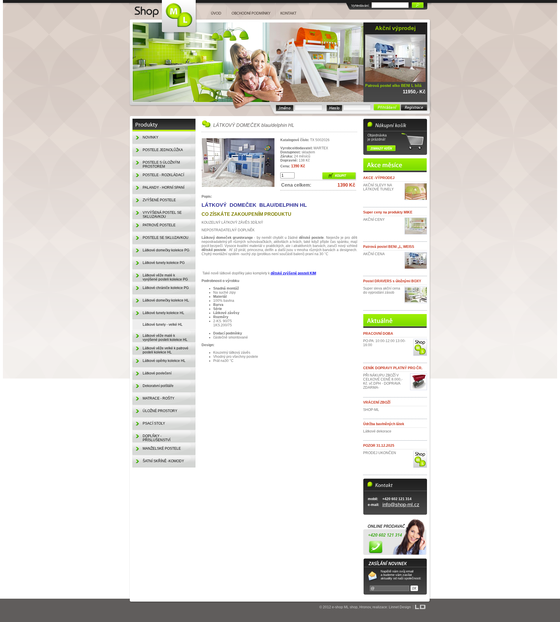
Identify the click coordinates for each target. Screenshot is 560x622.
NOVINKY (150, 137)
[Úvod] (163, 9)
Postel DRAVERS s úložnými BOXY (392, 281)
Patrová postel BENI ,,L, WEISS (388, 247)
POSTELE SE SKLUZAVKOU (165, 238)
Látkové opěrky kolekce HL (164, 361)
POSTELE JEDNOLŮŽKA (163, 150)
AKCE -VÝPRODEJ (379, 178)
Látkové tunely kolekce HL (163, 313)
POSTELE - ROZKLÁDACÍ (163, 175)
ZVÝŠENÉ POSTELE (159, 200)
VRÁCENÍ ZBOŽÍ (376, 402)
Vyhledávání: (360, 5)
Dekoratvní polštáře (158, 386)
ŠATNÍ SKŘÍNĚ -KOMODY (163, 461)
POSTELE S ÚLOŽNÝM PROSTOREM (161, 164)
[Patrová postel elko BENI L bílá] (396, 81)
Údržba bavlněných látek (383, 424)
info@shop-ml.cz (400, 504)
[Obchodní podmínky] (251, 11)
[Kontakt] (292, 11)
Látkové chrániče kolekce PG (166, 288)
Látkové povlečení (157, 373)
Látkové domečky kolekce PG (166, 250)
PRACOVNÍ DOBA (378, 334)
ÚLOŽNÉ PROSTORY (160, 411)
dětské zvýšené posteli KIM (293, 273)
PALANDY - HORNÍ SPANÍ (163, 187)
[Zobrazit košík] (381, 148)
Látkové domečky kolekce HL (166, 300)
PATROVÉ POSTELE (159, 225)
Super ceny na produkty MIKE (387, 212)
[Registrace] (414, 107)
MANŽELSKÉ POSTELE (162, 448)
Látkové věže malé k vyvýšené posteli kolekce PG (165, 277)
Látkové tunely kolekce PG (164, 263)
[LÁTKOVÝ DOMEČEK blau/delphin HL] (238, 186)
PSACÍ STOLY (154, 423)
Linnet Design (400, 607)
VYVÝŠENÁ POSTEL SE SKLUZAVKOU (162, 215)
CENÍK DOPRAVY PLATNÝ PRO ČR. (392, 368)
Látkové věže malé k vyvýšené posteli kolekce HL (165, 338)
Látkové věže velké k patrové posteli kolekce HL (165, 350)
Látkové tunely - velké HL (163, 325)
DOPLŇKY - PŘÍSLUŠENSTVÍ (156, 438)
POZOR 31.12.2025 (378, 446)
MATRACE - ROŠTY (158, 398)
